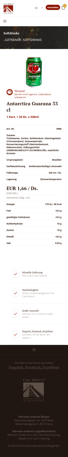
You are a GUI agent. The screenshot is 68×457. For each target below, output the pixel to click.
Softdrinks (32, 40)
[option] (34, 72)
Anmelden (53, 7)
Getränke (13, 40)
